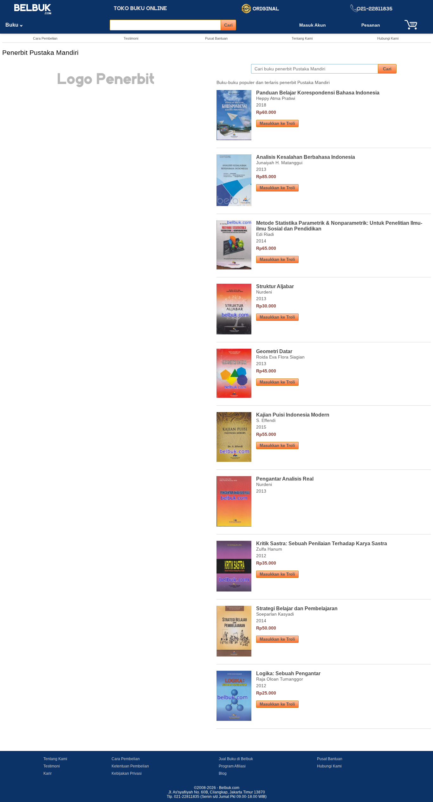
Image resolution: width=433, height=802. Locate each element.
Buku (12, 25)
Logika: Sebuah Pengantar (288, 673)
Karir (47, 773)
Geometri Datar (274, 351)
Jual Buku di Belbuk (236, 759)
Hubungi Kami (387, 38)
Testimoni (131, 38)
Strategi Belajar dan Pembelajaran (297, 608)
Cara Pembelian (45, 38)
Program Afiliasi (232, 766)
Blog (223, 773)
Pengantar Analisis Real (284, 479)
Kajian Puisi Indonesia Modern (292, 414)
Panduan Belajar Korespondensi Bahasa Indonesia (317, 92)
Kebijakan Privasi (127, 773)
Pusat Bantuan (216, 38)
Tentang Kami (302, 38)
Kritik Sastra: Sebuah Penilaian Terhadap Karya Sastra (321, 543)
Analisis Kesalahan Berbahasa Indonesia (305, 157)
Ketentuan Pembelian (130, 766)
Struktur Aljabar (275, 286)
